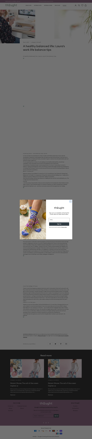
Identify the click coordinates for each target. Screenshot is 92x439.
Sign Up (59, 224)
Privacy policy (64, 227)
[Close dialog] (70, 201)
